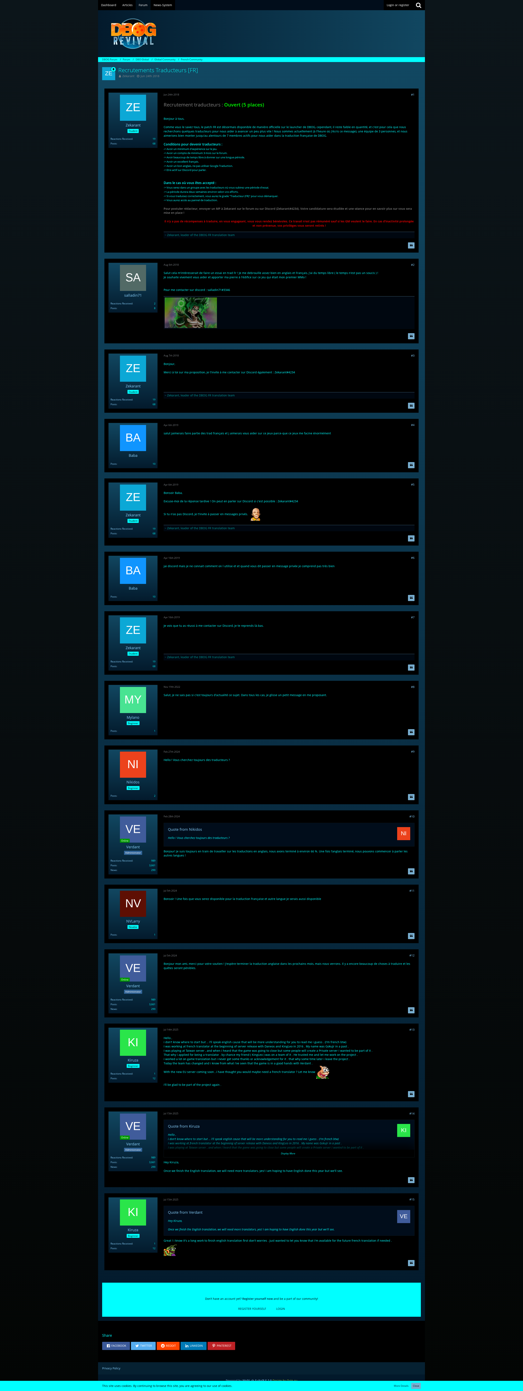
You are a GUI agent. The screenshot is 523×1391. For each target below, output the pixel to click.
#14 (412, 1113)
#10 (412, 816)
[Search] (418, 5)
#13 (412, 1030)
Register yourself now (257, 1299)
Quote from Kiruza (184, 1126)
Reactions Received (121, 139)
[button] (116, 1346)
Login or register (398, 5)
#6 (413, 558)
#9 (413, 751)
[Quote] (411, 245)
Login (280, 1309)
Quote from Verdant (185, 1212)
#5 (413, 484)
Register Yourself (252, 1309)
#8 (413, 687)
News (114, 870)
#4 (413, 425)
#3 (413, 355)
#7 (413, 617)
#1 (413, 95)
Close (416, 1386)
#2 (413, 265)
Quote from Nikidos (185, 829)
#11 (412, 891)
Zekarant (128, 76)
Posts (114, 143)
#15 (412, 1199)
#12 (412, 955)
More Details (401, 1386)
